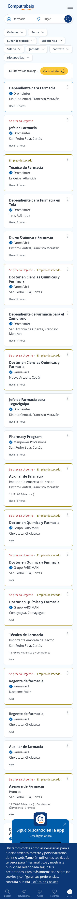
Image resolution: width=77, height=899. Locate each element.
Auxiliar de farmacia (26, 746)
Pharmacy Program (25, 436)
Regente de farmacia (26, 681)
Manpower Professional (30, 442)
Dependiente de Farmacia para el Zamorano (36, 316)
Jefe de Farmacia (23, 127)
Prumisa (15, 792)
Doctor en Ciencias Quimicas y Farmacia (34, 279)
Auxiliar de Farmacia (26, 476)
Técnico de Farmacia (26, 167)
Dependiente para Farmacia (32, 88)
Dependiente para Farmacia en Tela (34, 202)
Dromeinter (22, 93)
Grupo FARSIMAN (26, 528)
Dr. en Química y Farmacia (31, 237)
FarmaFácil (21, 243)
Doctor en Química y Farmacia (34, 522)
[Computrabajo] (21, 7)
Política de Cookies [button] (44, 882)
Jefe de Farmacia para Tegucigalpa (27, 401)
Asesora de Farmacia (26, 786)
